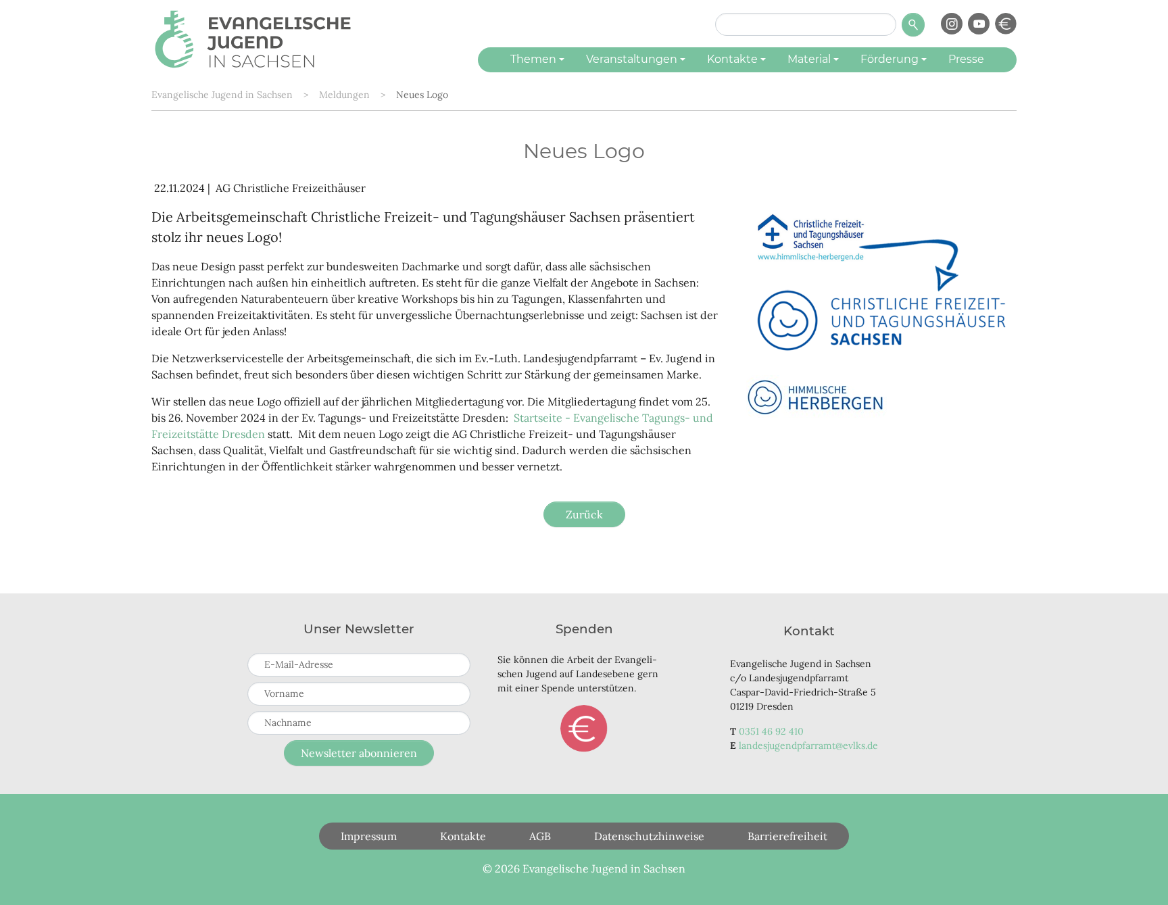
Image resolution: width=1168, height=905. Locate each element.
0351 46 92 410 (771, 731)
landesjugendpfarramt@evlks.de (808, 745)
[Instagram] (952, 23)
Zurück (584, 514)
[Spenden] (1006, 23)
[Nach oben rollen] (1138, 875)
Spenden (584, 728)
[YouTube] (979, 23)
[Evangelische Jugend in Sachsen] (252, 37)
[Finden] (913, 24)
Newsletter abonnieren (359, 753)
